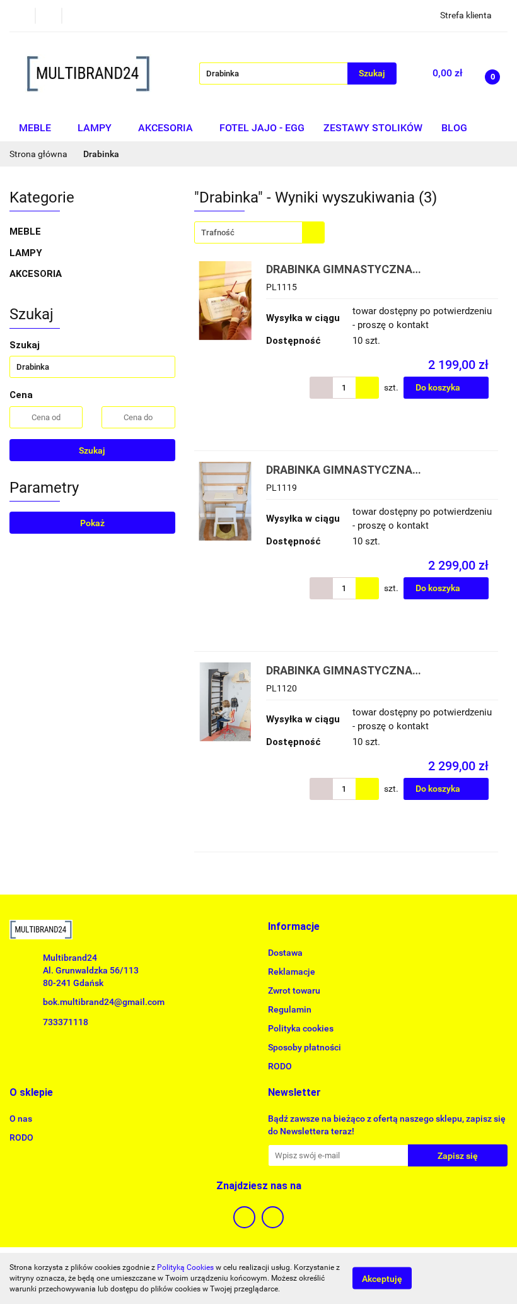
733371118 (65, 1022)
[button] (294, 927)
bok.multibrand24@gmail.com (104, 1002)
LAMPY (96, 128)
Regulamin (289, 1009)
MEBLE (36, 128)
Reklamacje (291, 971)
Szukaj (92, 450)
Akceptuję (382, 1279)
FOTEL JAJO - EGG (262, 128)
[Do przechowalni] (502, 388)
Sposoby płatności (304, 1047)
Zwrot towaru (294, 990)
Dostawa (285, 953)
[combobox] (259, 232)
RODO (280, 1066)
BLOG (454, 128)
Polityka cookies (301, 1028)
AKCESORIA (166, 128)
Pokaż (92, 523)
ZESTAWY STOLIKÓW (372, 128)
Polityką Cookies (185, 1267)
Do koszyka (438, 387)
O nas (20, 1118)
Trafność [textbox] (218, 232)
